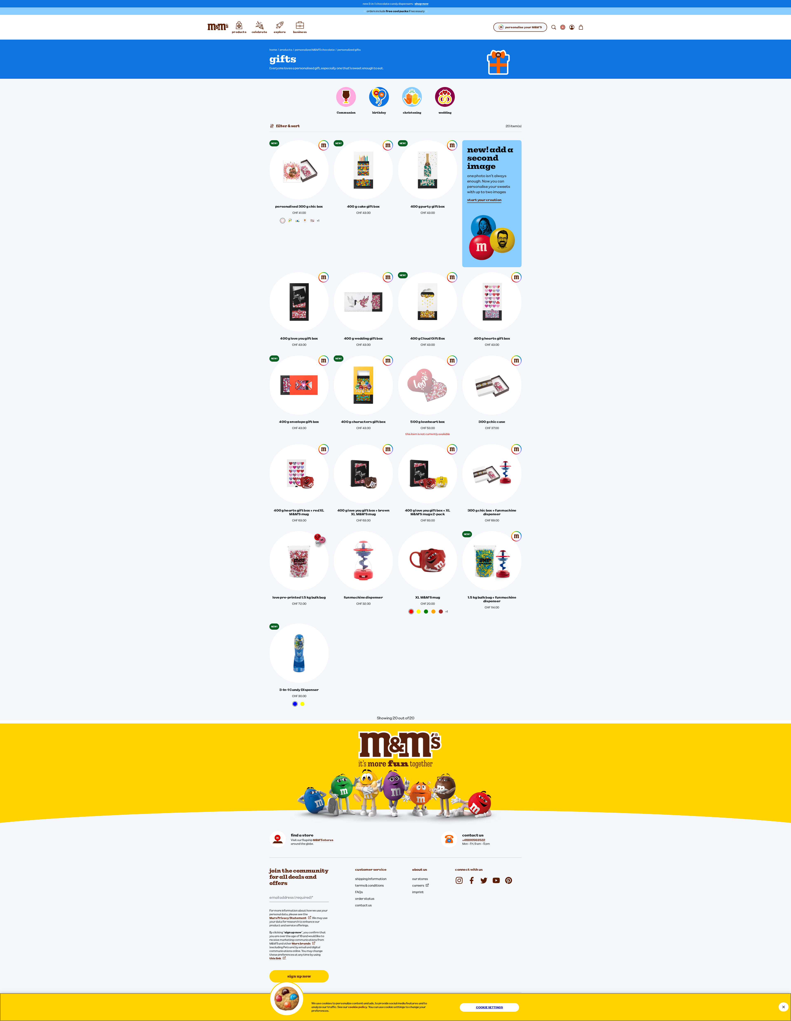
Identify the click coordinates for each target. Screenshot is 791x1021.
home (273, 49)
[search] (554, 27)
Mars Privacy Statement (288, 918)
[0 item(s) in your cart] (581, 27)
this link (275, 958)
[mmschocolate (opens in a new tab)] (459, 880)
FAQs (359, 892)
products (286, 49)
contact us (363, 905)
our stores (420, 879)
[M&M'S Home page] (218, 27)
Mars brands (301, 943)
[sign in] (572, 27)
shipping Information (370, 879)
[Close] (784, 1007)
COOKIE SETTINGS (489, 1007)
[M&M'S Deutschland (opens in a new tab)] (496, 880)
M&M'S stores (323, 840)
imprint (418, 892)
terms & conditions (369, 885)
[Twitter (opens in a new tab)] (484, 880)
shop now (421, 3)
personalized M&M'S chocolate (315, 49)
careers (418, 885)
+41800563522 (473, 840)
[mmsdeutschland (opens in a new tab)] (471, 880)
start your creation (484, 200)
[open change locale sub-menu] (563, 27)
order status (364, 898)
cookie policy (357, 1007)
